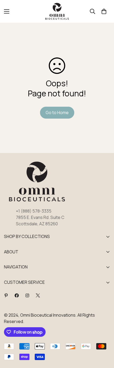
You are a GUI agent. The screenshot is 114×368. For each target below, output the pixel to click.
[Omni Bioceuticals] (57, 11)
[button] (104, 11)
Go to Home (57, 112)
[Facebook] (17, 295)
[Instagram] (27, 295)
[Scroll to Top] (104, 340)
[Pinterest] (6, 295)
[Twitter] (38, 295)
